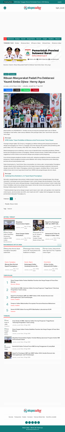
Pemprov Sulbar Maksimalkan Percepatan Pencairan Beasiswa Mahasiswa (33, 303)
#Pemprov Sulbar (36, 43)
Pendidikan (51, 262)
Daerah (23, 38)
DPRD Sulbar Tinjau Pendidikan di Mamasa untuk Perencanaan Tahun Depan (29, 140)
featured (10, 208)
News (25, 262)
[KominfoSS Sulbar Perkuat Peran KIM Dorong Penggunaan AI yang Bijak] (8, 347)
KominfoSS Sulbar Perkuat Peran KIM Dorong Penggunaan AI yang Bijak (33, 346)
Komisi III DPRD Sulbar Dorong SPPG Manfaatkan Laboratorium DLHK (31, 309)
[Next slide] (60, 245)
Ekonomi (38, 38)
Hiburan (57, 38)
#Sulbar (17, 43)
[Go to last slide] (58, 245)
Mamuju (18, 284)
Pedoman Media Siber (39, 417)
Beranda (11, 417)
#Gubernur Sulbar (56, 43)
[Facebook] (26, 422)
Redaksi (24, 417)
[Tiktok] (38, 422)
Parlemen (13, 311)
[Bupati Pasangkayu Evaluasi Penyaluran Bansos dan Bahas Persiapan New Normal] (13, 254)
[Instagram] (29, 422)
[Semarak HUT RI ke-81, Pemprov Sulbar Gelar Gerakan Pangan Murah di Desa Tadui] (38, 237)
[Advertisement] (32, 24)
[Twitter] (35, 422)
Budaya (17, 38)
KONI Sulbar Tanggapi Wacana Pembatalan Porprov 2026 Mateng (31, 2)
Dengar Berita (31, 38)
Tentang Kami (17, 417)
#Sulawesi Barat (25, 43)
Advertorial (11, 38)
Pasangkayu (13, 74)
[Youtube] (32, 422)
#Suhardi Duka (46, 43)
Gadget (45, 38)
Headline (51, 38)
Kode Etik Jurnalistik (51, 417)
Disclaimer (30, 417)
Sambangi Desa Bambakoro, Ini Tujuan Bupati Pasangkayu (23, 176)
